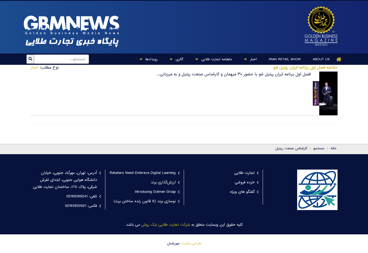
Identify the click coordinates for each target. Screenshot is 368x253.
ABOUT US (321, 59)
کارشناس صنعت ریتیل (291, 148)
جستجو (318, 148)
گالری (178, 59)
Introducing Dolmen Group (155, 191)
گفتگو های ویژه (242, 191)
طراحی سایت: (191, 243)
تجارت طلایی (244, 173)
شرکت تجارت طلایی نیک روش (165, 224)
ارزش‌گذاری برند (163, 182)
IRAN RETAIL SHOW (285, 59)
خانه (333, 148)
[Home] (339, 59)
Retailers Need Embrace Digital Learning (143, 173)
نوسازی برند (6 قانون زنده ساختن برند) (145, 201)
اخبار (253, 59)
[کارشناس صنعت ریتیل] (318, 26)
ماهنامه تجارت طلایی (216, 59)
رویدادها (151, 59)
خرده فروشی (245, 182)
